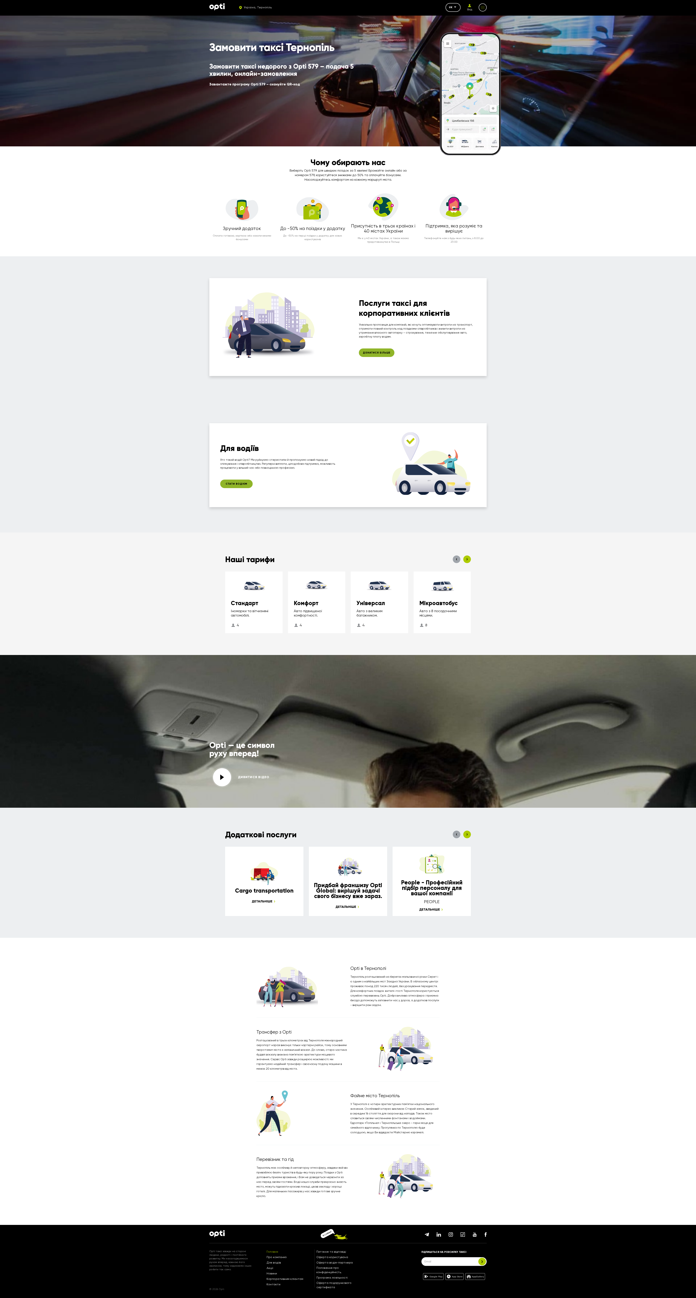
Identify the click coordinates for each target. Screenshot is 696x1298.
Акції (270, 1268)
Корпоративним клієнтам (285, 1279)
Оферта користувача (332, 1257)
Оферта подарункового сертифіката (333, 1285)
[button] (456, 559)
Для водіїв (274, 1262)
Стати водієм (236, 483)
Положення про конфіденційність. (329, 1270)
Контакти (273, 1284)
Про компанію (277, 1257)
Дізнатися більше (376, 352)
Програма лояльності (332, 1277)
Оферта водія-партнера (334, 1262)
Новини (272, 1273)
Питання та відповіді (331, 1251)
